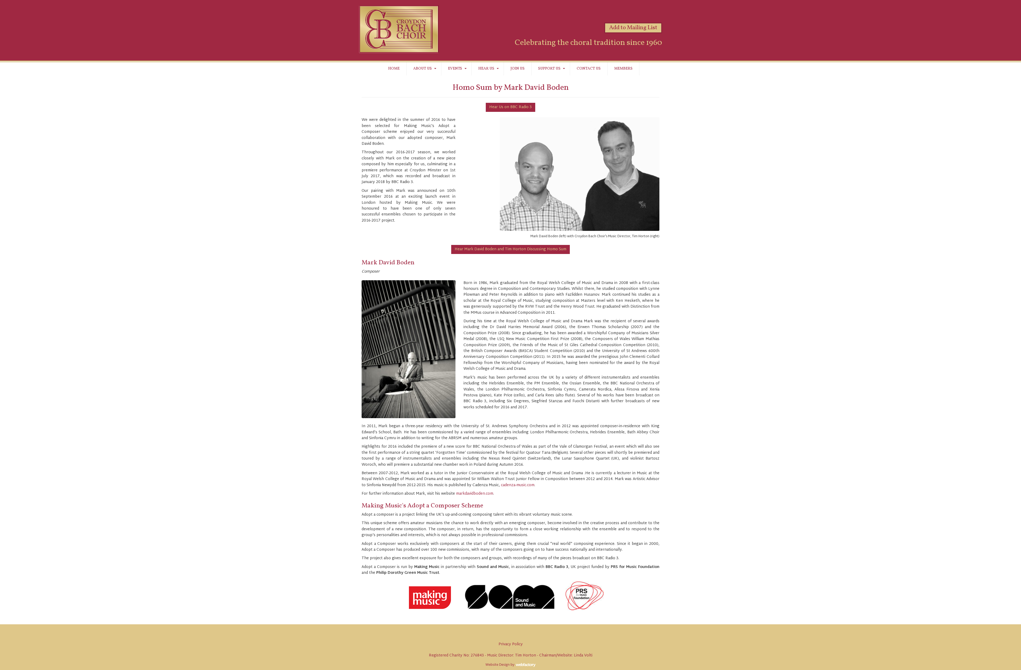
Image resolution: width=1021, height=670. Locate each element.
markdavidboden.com (474, 493)
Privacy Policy (511, 644)
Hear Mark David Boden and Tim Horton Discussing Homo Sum (510, 249)
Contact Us (589, 68)
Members (623, 68)
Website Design (498, 664)
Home (394, 68)
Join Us (517, 68)
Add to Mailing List (633, 28)
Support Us (549, 68)
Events (455, 68)
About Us (422, 68)
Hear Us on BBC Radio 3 (510, 107)
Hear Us (486, 68)
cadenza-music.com (517, 485)
